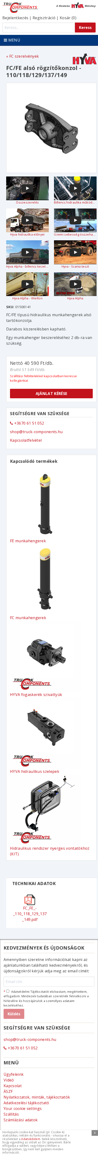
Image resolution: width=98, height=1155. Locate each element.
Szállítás (11, 1114)
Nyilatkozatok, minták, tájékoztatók (37, 1097)
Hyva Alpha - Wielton (27, 298)
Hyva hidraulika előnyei (27, 234)
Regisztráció (44, 17)
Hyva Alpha (75, 298)
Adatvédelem (30, 1139)
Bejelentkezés (15, 17)
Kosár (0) (68, 17)
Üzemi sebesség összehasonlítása (75, 234)
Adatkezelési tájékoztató (26, 1102)
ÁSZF (8, 1091)
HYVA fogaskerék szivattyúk (36, 694)
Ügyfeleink (14, 1074)
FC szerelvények (24, 56)
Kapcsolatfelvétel (26, 440)
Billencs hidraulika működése (75, 202)
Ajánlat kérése (51, 393)
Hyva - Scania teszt (75, 266)
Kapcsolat (13, 1085)
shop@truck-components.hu (36, 431)
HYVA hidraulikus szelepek (34, 771)
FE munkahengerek (28, 540)
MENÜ (13, 40)
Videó (9, 1080)
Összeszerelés (27, 202)
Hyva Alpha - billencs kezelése (27, 266)
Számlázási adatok (21, 1120)
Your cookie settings (23, 1108)
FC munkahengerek (28, 617)
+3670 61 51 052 (28, 423)
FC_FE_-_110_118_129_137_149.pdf (30, 913)
